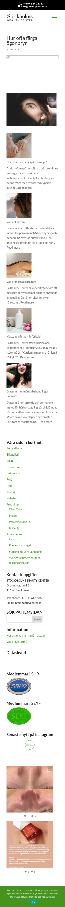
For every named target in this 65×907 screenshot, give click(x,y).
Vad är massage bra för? (21, 281)
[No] (60, 896)
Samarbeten (14, 534)
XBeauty (14, 528)
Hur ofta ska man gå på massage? (26, 162)
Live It (12, 539)
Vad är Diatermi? (16, 222)
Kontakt (11, 492)
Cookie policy (14, 467)
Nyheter (11, 498)
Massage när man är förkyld (23, 336)
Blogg (10, 460)
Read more (25, 187)
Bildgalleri (12, 454)
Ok (33, 902)
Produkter (12, 504)
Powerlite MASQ (19, 522)
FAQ (9, 479)
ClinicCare (15, 509)
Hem (9, 485)
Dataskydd (13, 473)
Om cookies (13, 663)
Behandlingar (14, 448)
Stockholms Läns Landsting (25, 551)
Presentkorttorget (20, 545)
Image (13, 515)
